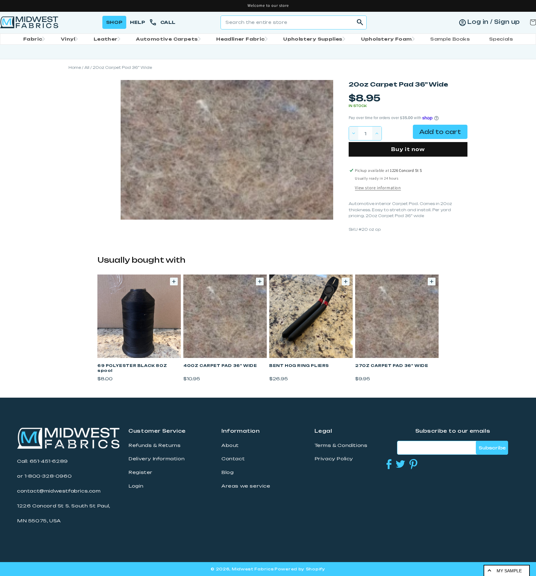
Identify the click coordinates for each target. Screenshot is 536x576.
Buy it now (408, 149)
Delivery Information (156, 459)
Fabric (32, 39)
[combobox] (294, 22)
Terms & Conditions (341, 445)
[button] (32, 39)
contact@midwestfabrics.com (59, 491)
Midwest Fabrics (253, 569)
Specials (501, 39)
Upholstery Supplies (312, 39)
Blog (227, 472)
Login (135, 486)
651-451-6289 (49, 461)
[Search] (360, 22)
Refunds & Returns (154, 445)
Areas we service (245, 486)
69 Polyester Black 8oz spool (132, 368)
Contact (233, 459)
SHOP (114, 22)
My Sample (509, 570)
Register (140, 472)
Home (75, 67)
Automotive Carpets (167, 39)
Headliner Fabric (240, 39)
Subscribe (492, 447)
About (230, 445)
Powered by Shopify (300, 569)
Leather (106, 39)
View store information (378, 187)
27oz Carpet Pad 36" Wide (391, 365)
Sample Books (450, 39)
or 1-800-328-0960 (44, 476)
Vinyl (68, 39)
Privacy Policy (334, 459)
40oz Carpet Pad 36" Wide (220, 365)
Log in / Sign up (493, 21)
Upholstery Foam (386, 39)
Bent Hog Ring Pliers (299, 365)
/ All (85, 67)
